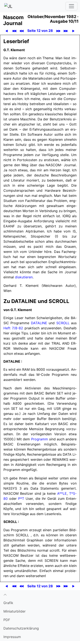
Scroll (63, 323)
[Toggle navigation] (71, 6)
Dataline (39, 323)
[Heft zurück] (21, 31)
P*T (21, 498)
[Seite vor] (73, 31)
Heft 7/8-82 (13, 328)
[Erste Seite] (14, 31)
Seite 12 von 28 (40, 30)
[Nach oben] (40, 594)
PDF (6, 620)
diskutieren (24, 277)
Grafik (8, 603)
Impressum (12, 637)
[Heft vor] (58, 31)
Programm (39, 439)
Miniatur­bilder (14, 611)
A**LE (62, 493)
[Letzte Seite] (66, 31)
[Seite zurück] (6, 31)
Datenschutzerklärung (21, 628)
